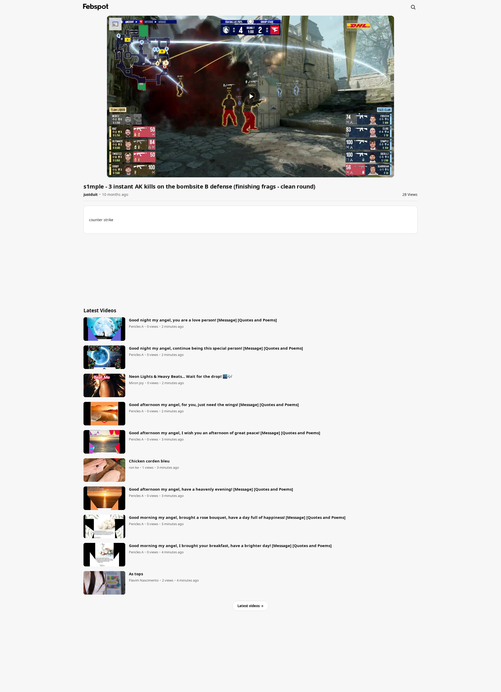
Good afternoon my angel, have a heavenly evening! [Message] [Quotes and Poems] (211, 489)
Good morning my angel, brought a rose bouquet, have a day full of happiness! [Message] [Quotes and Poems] (237, 517)
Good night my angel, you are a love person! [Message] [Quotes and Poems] (203, 319)
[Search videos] (413, 7)
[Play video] (250, 96)
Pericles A (136, 326)
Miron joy (136, 383)
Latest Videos (100, 310)
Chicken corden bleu (149, 461)
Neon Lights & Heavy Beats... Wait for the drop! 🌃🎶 (180, 376)
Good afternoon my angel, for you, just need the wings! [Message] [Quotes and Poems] (214, 404)
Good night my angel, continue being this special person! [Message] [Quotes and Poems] (216, 348)
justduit (91, 194)
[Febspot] (96, 7)
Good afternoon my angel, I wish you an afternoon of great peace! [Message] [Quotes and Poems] (224, 432)
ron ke (134, 467)
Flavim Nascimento (144, 580)
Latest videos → (250, 605)
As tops (136, 573)
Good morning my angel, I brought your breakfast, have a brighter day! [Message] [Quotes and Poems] (230, 545)
